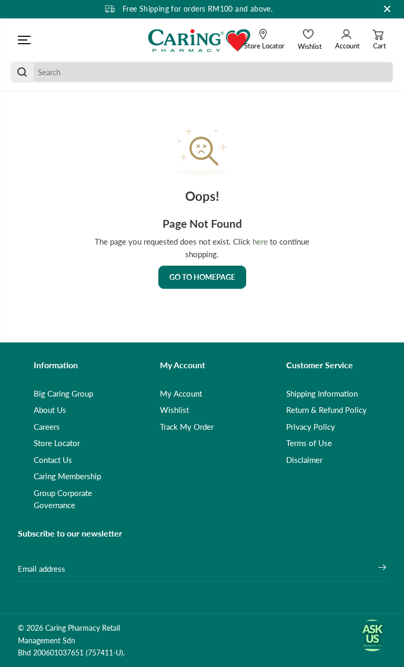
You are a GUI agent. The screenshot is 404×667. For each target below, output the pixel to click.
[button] (24, 40)
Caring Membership (67, 476)
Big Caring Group (63, 393)
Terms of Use (309, 443)
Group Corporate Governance (63, 499)
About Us (50, 410)
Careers (47, 426)
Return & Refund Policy (326, 410)
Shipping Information (322, 393)
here (260, 241)
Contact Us (53, 459)
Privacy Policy (310, 426)
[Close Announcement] (387, 9)
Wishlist (174, 410)
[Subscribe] (382, 568)
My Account (181, 393)
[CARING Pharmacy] (199, 40)
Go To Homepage (202, 276)
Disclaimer (304, 459)
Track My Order (187, 426)
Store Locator (57, 443)
